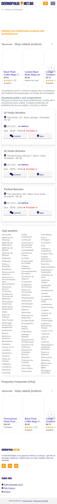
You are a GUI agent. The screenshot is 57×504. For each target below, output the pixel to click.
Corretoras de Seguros (27, 277)
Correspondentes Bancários (29, 272)
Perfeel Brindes (14, 189)
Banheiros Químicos (6, 337)
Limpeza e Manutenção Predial (46, 325)
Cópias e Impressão (26, 267)
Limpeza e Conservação (47, 319)
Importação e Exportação (47, 271)
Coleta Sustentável (26, 235)
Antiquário (6, 258)
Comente (17, 136)
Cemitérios (6, 367)
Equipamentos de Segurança (27, 340)
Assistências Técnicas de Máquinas (7, 296)
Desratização (27, 304)
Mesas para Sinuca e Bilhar (46, 365)
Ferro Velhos (27, 368)
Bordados (6, 344)
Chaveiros (6, 370)
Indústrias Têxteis (45, 281)
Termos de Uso (27, 501)
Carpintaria (7, 353)
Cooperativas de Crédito (27, 262)
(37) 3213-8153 (13, 126)
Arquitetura (7, 269)
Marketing (45, 360)
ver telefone (23, 126)
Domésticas (26, 306)
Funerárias (46, 243)
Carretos (6, 356)
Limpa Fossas (47, 307)
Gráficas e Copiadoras (46, 249)
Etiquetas (25, 357)
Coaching (6, 373)
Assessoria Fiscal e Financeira (6, 289)
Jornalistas (45, 296)
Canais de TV (8, 347)
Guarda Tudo (47, 254)
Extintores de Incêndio (27, 361)
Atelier (4, 312)
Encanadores (27, 323)
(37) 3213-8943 (13, 165)
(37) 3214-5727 (13, 203)
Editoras (25, 309)
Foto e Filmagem (45, 238)
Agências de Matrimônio (7, 244)
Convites (25, 258)
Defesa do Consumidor (26, 291)
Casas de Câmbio (6, 360)
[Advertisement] (28, 18)
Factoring (25, 365)
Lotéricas (45, 342)
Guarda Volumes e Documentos (46, 258)
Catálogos (6, 364)
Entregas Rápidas (25, 335)
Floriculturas (46, 234)
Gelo (43, 245)
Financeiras (26, 371)
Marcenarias (46, 357)
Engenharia (26, 331)
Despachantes (27, 298)
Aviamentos (7, 330)
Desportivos (26, 301)
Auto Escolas (7, 320)
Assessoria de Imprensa (8, 273)
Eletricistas (26, 312)
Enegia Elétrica (24, 327)
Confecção (26, 240)
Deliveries (25, 295)
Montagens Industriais (46, 371)
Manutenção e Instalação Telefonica (47, 347)
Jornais (44, 293)
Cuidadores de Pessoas (26, 285)
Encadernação (27, 320)
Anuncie (7, 492)
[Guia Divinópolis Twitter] (11, 466)
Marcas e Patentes (45, 353)
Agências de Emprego (7, 238)
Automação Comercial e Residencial (7, 325)
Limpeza (45, 310)
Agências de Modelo (7, 249)
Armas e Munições (6, 265)
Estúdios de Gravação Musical (26, 352)
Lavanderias (46, 304)
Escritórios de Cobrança (27, 346)
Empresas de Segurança (27, 316)
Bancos (5, 333)
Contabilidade (27, 250)
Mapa (41, 136)
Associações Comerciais (7, 302)
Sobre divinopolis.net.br (13, 485)
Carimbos (6, 350)
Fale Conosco (9, 488)
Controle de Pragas (26, 254)
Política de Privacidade (40, 501)
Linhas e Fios (47, 331)
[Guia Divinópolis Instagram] (17, 466)
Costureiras (26, 282)
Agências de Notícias (7, 254)
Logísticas (45, 334)
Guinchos (45, 264)
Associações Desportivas (7, 308)
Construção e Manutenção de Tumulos (27, 245)
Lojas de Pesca (45, 338)
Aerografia (6, 234)
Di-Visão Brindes (15, 112)
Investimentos (47, 290)
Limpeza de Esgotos (46, 314)
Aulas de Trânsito (6, 316)
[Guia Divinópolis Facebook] (4, 466)
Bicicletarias (7, 341)
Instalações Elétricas (46, 286)
